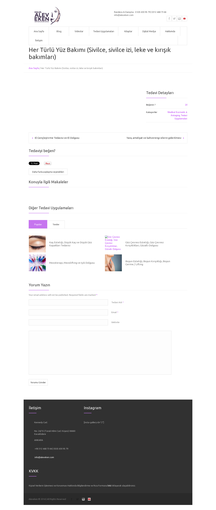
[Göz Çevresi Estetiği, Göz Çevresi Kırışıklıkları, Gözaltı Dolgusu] (113, 244)
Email (114, 312)
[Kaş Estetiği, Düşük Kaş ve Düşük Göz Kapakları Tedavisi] (37, 244)
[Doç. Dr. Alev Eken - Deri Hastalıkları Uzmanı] (47, 15)
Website (115, 322)
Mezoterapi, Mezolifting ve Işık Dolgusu (72, 262)
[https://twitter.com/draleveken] (174, 18)
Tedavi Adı (117, 302)
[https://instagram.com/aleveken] (179, 18)
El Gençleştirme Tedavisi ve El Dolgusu (57, 137)
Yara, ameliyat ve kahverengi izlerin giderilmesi (154, 137)
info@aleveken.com (123, 15)
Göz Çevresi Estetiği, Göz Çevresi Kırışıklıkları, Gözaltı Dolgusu (144, 244)
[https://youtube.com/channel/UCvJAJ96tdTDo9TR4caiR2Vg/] (184, 18)
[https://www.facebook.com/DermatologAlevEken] (169, 18)
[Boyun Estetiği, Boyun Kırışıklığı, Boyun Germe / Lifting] (113, 262)
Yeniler (56, 224)
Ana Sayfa (34, 68)
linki (109, 485)
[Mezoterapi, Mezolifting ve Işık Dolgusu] (37, 262)
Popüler (38, 224)
